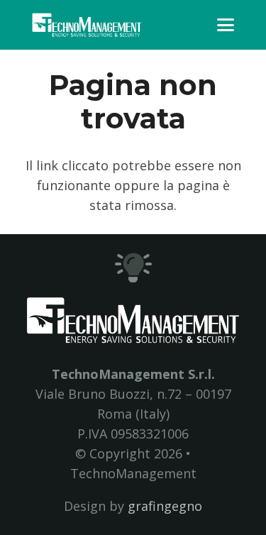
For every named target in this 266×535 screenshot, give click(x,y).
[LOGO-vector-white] (87, 25)
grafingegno (165, 505)
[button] (226, 24)
